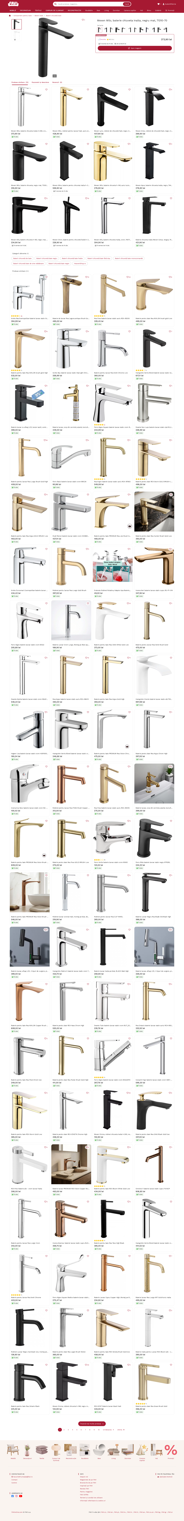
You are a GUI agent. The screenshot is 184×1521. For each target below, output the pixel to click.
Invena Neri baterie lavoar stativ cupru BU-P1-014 (154, 590)
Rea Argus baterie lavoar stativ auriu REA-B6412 (71, 699)
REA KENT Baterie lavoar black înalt (107, 1406)
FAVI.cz (104, 1512)
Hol (156, 1458)
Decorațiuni (27, 1458)
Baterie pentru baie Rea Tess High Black (109, 1243)
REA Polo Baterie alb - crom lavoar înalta (26, 1189)
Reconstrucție (71, 1458)
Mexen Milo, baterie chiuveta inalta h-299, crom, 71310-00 (33, 131)
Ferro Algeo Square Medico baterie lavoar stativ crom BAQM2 (76, 1297)
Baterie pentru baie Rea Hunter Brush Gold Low (154, 536)
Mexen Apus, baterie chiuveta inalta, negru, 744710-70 (156, 185)
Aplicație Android (166, 1477)
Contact (14, 1480)
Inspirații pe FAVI (86, 1486)
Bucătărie (84, 1458)
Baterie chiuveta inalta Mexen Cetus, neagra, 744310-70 (156, 240)
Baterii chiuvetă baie (53, 15)
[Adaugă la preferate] (46, 89)
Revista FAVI (84, 1489)
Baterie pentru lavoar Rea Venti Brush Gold (152, 645)
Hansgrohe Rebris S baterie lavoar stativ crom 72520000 (74, 971)
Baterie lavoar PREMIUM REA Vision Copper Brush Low (73, 1189)
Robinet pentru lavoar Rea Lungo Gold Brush (69, 590)
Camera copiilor (142, 1459)
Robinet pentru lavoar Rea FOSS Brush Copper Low (72, 808)
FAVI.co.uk (150, 1512)
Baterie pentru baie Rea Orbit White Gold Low (111, 645)
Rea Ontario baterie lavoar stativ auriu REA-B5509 (154, 1025)
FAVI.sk (110, 1512)
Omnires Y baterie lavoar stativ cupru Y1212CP (153, 1189)
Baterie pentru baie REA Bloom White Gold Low (112, 1189)
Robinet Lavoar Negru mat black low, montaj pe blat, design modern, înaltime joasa (42, 1352)
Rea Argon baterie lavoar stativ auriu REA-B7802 (112, 482)
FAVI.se (142, 1512)
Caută (127, 4)
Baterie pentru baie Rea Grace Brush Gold (151, 1406)
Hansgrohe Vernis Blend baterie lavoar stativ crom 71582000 (158, 1243)
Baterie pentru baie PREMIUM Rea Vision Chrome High (114, 754)
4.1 (110, 39)
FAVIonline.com (17, 1512)
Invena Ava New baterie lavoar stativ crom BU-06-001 (31, 808)
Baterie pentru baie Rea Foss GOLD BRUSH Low (71, 862)
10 (88, 198)
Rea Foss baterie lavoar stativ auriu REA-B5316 (111, 808)
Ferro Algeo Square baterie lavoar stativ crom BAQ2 (113, 427)
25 (130, 1093)
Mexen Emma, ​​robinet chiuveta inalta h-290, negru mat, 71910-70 (118, 1134)
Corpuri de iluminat (56, 1459)
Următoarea (107, 1430)
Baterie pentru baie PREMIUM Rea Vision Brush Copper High (33, 917)
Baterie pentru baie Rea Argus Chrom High (151, 754)
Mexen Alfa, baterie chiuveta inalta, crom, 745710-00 (113, 240)
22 (130, 277)
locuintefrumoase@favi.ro (23, 1477)
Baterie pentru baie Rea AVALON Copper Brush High (30, 1025)
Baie (99, 1458)
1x (104, 424)
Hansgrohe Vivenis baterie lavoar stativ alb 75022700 (155, 699)
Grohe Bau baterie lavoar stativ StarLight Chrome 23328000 (75, 373)
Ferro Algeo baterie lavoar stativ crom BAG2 (27, 645)
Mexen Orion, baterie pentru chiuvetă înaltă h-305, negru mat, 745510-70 (80, 240)
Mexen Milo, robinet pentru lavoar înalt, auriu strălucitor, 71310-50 (77, 131)
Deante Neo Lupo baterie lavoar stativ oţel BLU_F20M (156, 427)
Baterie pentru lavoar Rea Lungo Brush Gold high (29, 482)
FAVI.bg (158, 1512)
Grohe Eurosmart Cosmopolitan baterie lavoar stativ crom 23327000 (37, 590)
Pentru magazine (86, 1492)
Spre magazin (136, 48)
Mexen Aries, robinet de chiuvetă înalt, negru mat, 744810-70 (158, 131)
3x (21, 316)
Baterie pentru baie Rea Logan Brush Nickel (69, 1352)
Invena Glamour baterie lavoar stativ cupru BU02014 (72, 1243)
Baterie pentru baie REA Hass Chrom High (68, 1025)
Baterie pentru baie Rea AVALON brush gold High (29, 373)
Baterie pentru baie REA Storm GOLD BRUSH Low (154, 482)
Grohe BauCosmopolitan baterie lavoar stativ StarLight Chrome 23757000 (38, 318)
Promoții (171, 1458)
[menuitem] (13, 10)
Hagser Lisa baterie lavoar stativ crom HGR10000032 (31, 754)
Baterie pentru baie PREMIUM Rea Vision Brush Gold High (32, 862)
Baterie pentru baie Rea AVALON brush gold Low (154, 318)
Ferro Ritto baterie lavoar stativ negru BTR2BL (153, 862)
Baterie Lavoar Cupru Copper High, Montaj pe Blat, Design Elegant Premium (122, 1297)
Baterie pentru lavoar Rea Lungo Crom (25, 1243)
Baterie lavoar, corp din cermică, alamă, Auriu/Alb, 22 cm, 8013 (159, 808)
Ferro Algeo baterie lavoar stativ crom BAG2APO (112, 1080)
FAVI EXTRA (84, 1495)
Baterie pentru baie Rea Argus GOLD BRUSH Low (29, 536)
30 (88, 1365)
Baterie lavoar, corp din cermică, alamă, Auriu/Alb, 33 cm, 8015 (76, 427)
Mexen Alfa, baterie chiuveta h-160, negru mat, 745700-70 (32, 240)
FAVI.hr (130, 1512)
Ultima (119, 1430)
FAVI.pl (116, 1512)
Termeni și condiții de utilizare (91, 1497)
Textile (42, 1458)
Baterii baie (39, 15)
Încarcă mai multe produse (90, 1424)
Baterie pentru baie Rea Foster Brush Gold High (70, 1080)
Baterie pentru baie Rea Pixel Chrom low (26, 1080)
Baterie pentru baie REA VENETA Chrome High (70, 1134)
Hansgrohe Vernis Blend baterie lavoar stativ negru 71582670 (158, 373)
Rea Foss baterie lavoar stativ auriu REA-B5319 (111, 318)
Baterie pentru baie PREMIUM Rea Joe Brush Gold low (114, 536)
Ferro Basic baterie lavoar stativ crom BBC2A (69, 482)
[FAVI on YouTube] (20, 1496)
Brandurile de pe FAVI (88, 1483)
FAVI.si (170, 1512)
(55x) (112, 39)
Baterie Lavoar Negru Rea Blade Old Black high (153, 917)
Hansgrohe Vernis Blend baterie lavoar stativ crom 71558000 (75, 754)
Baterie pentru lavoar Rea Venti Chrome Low (111, 373)
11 (46, 494)
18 (46, 440)
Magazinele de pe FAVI (88, 1480)
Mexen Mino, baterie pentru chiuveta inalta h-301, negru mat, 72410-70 (79, 185)
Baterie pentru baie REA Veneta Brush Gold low (112, 1352)
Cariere (14, 1483)
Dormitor (128, 1458)
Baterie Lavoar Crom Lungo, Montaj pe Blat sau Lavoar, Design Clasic (78, 645)
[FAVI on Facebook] (13, 1496)
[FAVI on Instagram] (16, 1496)
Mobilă (13, 1458)
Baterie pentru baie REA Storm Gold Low (26, 1134)
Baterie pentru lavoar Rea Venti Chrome (26, 1297)
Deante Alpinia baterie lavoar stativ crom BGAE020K (30, 699)
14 (88, 658)
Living (113, 1458)
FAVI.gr (164, 1512)
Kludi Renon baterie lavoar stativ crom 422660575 (71, 536)
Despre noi (84, 1477)
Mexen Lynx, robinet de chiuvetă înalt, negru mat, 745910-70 (116, 131)
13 (88, 277)
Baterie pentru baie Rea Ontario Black (25, 1406)
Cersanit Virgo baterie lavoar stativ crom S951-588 (155, 1080)
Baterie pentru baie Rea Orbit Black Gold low (153, 1134)
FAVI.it (136, 1512)
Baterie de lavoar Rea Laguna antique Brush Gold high (73, 318)
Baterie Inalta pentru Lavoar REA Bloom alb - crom (155, 1352)
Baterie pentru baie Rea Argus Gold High (109, 699)
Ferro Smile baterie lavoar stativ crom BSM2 (111, 862)
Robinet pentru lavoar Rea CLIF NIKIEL (108, 917)
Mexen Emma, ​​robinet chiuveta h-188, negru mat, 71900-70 (75, 1406)
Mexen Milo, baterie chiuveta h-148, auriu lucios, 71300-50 (116, 185)
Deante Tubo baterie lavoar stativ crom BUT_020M (113, 1025)
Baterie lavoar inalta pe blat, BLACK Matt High (111, 971)
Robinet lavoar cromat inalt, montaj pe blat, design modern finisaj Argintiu (80, 917)
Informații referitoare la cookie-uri (93, 1500)
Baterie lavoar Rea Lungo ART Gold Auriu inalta (153, 1297)
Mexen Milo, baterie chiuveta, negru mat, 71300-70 (30, 185)
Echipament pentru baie (23, 15)
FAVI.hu (123, 1512)
